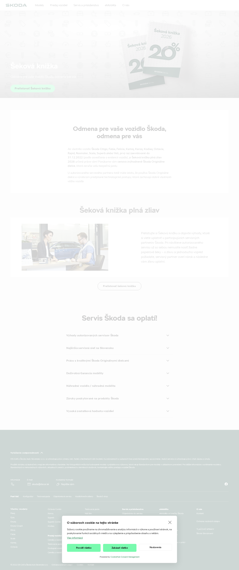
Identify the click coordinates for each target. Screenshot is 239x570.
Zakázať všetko (120, 547)
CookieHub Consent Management (125, 557)
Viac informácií (75, 537)
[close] (170, 522)
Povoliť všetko (84, 547)
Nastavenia (155, 547)
